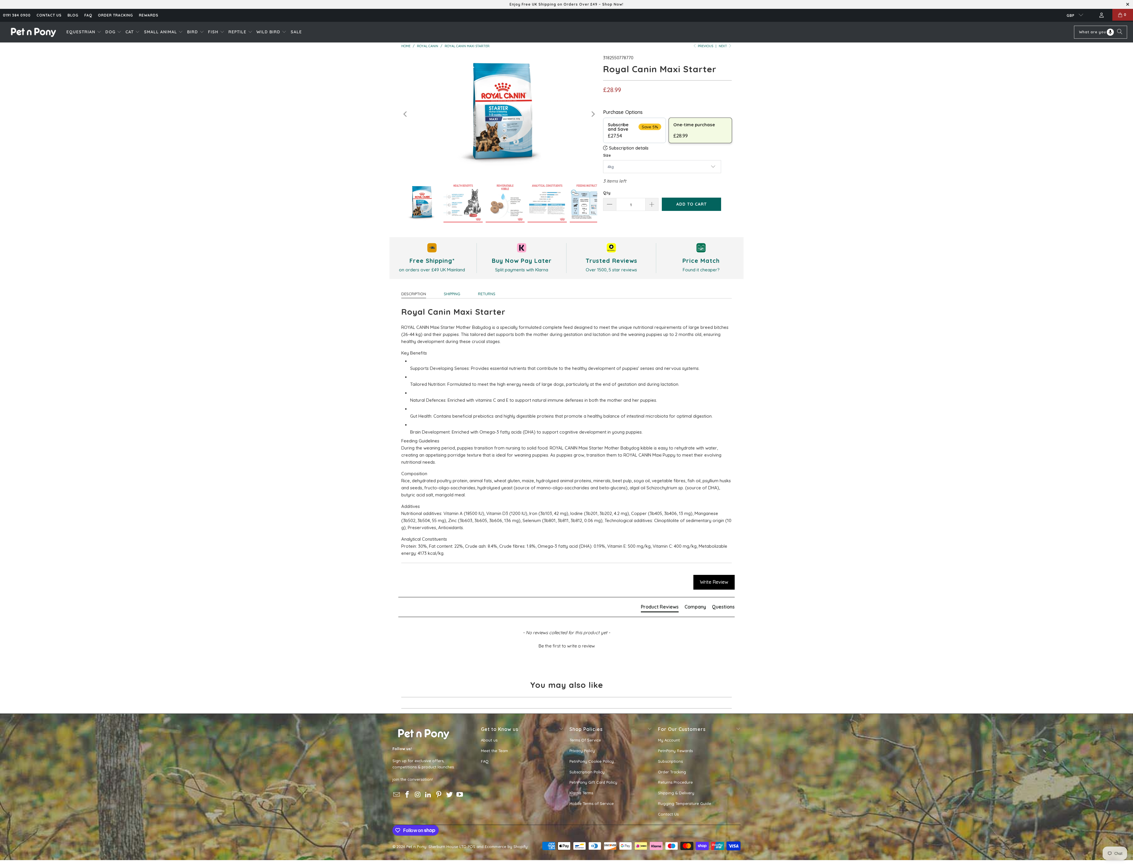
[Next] (592, 114)
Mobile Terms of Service (591, 803)
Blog (73, 15)
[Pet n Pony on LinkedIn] (428, 794)
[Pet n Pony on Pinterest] (439, 794)
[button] (83, 32)
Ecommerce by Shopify (506, 846)
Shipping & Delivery (676, 792)
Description (413, 293)
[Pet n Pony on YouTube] (460, 794)
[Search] (1119, 32)
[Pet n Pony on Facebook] (407, 794)
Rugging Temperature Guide (684, 803)
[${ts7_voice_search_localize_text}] (1110, 32)
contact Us (49, 15)
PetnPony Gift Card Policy (593, 782)
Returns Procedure (675, 782)
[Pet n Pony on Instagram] (417, 794)
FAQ (88, 15)
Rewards (148, 15)
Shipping (452, 293)
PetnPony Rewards (675, 750)
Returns (486, 293)
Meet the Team (494, 750)
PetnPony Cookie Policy (591, 761)
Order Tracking (115, 15)
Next (723, 46)
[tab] (660, 607)
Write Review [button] (714, 582)
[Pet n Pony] (33, 32)
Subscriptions (670, 761)
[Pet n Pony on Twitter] (449, 794)
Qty (606, 192)
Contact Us (668, 814)
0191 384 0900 (17, 15)
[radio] (634, 130)
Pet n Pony (416, 846)
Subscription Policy (587, 772)
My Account (669, 740)
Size (607, 155)
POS (471, 846)
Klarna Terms (581, 792)
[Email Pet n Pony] (396, 794)
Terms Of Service (585, 740)
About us (489, 740)
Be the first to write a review (566, 646)
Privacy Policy (582, 750)
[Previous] (405, 114)
